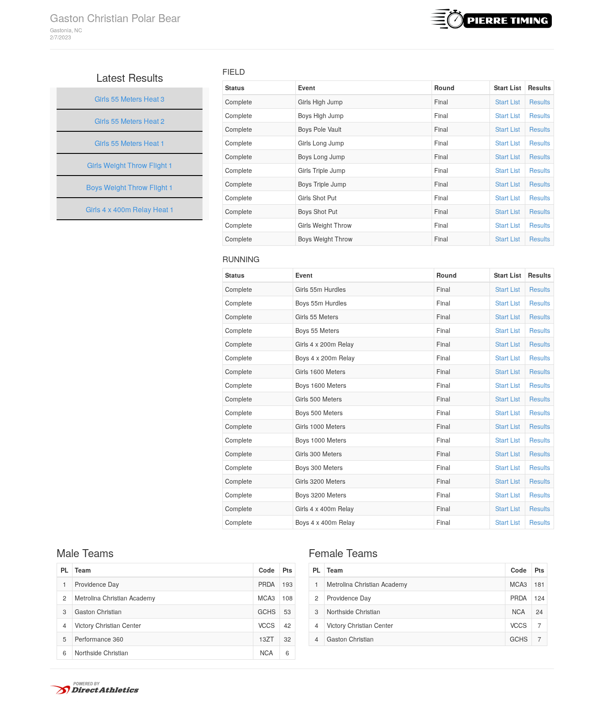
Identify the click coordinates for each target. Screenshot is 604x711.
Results (539, 101)
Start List (507, 101)
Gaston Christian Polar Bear (115, 17)
